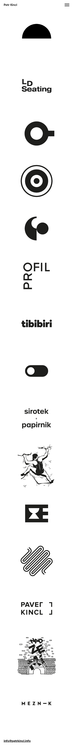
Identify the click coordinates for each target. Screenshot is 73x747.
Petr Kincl (10, 5)
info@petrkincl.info (17, 741)
